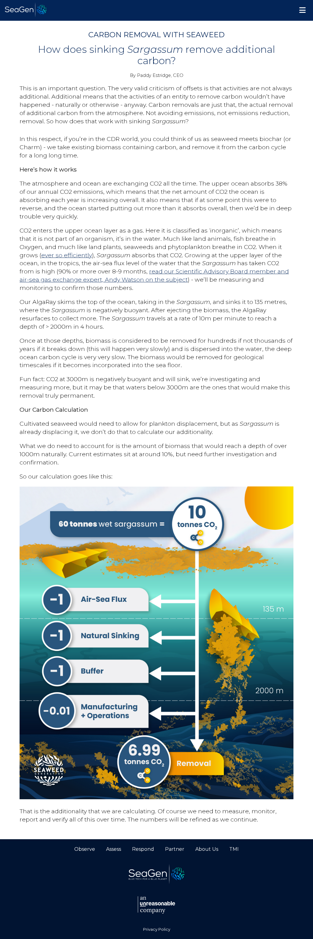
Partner (174, 849)
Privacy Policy (156, 929)
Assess (113, 849)
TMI (234, 849)
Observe (84, 849)
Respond (143, 849)
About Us (206, 849)
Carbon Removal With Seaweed (156, 34)
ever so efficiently (66, 255)
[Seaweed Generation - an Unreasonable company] (156, 905)
